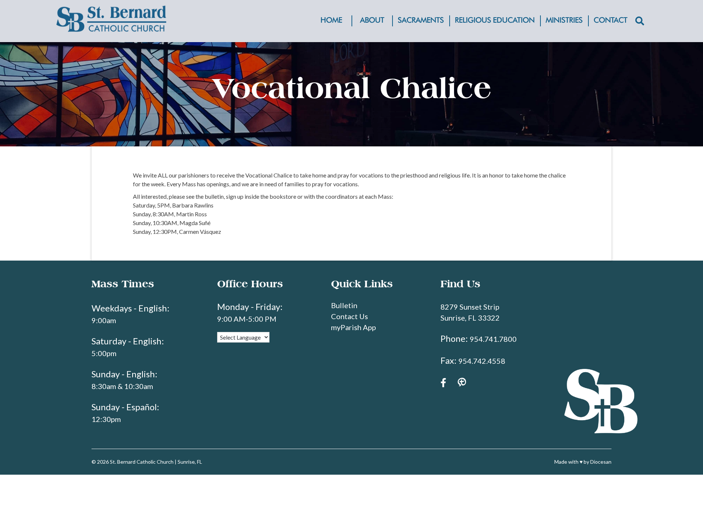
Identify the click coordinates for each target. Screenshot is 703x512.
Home (331, 20)
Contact (610, 20)
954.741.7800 (493, 339)
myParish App (353, 327)
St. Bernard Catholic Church (142, 462)
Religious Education (495, 20)
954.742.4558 (481, 360)
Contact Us (349, 316)
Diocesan (600, 462)
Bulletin (344, 305)
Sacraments (421, 20)
